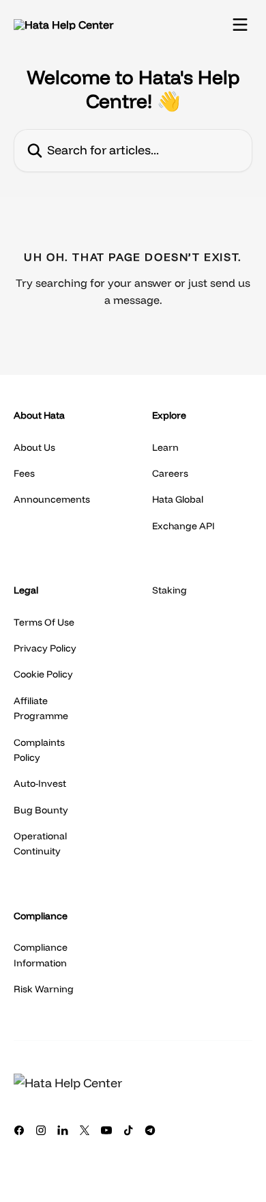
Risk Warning (44, 989)
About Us (34, 447)
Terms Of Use (44, 622)
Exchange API (183, 526)
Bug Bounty (41, 810)
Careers (170, 473)
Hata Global (177, 499)
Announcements (52, 499)
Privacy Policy (45, 648)
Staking (169, 590)
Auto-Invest (40, 783)
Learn (165, 447)
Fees (24, 473)
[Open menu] (240, 24)
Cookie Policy (43, 674)
